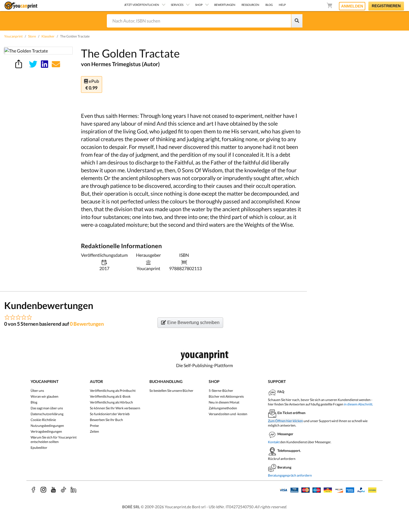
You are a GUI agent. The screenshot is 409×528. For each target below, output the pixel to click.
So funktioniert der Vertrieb (110, 414)
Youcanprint (13, 36)
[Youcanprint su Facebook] (33, 489)
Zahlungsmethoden (223, 408)
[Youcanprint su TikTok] (63, 489)
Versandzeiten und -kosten (228, 414)
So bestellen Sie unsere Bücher (171, 390)
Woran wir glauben (44, 396)
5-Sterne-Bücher (221, 390)
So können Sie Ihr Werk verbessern (115, 408)
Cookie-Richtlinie (43, 420)
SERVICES (177, 4)
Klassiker (48, 36)
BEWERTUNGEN (224, 4)
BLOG (269, 4)
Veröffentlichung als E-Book (110, 396)
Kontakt (274, 442)
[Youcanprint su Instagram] (43, 489)
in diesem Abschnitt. (358, 404)
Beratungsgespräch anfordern (290, 475)
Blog (34, 402)
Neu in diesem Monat (224, 402)
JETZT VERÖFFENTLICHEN (141, 4)
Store (32, 36)
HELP (282, 4)
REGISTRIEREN (386, 6)
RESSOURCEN (250, 4)
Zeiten (94, 431)
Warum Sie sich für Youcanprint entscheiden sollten (54, 439)
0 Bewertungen (87, 324)
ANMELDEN (352, 6)
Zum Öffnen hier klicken (285, 421)
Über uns (37, 390)
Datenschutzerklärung (47, 414)
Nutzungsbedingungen (47, 426)
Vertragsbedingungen (46, 431)
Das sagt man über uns (47, 408)
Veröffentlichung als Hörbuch (111, 402)
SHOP (199, 4)
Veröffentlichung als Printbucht (112, 390)
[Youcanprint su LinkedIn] (73, 489)
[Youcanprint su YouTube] (53, 489)
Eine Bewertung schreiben (193, 322)
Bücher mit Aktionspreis (226, 396)
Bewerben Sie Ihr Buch (106, 420)
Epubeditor (39, 447)
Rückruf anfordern (281, 459)
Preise (94, 426)
